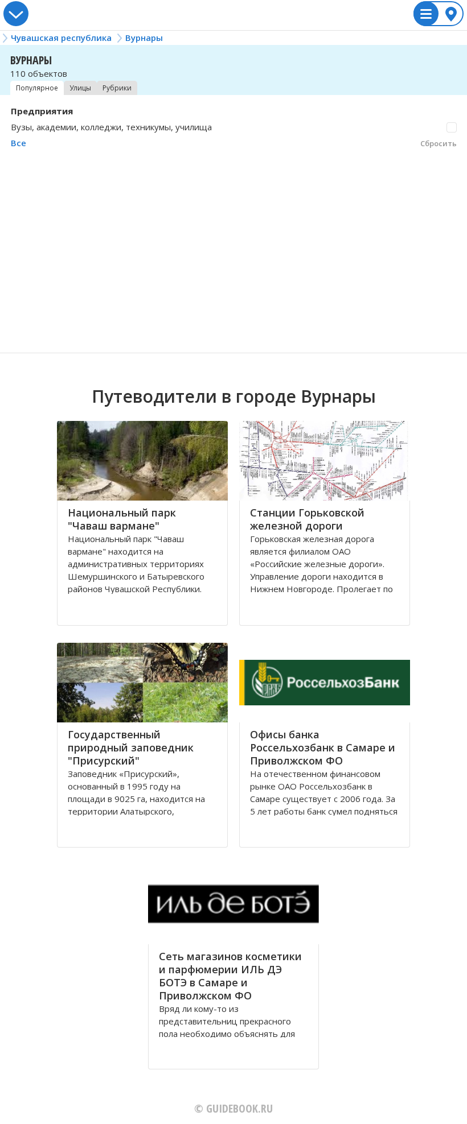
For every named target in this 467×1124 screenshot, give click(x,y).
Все (18, 142)
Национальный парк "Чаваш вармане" (122, 519)
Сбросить (438, 143)
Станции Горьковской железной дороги (307, 519)
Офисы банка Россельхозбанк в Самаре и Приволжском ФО (322, 747)
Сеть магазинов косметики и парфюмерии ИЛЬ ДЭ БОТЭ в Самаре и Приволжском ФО (230, 975)
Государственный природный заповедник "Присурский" (131, 747)
